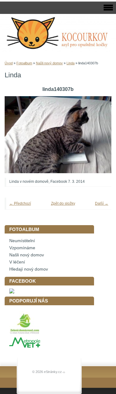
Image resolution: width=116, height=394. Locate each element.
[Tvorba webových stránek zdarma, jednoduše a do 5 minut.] (64, 372)
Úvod (9, 63)
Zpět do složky (63, 203)
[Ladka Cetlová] (11, 292)
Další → (101, 203)
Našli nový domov (49, 63)
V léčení (17, 262)
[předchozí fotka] (18, 134)
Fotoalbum (24, 63)
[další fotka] (98, 134)
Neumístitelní (22, 240)
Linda (71, 63)
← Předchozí (20, 203)
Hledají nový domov (28, 269)
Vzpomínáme (22, 248)
